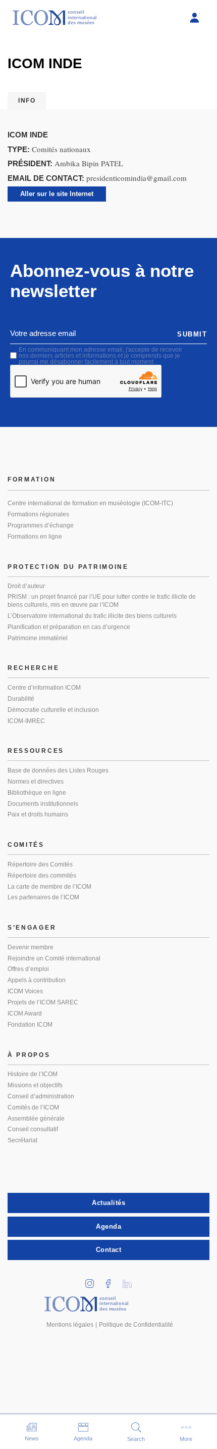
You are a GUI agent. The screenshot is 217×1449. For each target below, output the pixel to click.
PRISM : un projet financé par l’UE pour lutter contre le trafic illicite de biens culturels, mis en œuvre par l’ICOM (102, 600)
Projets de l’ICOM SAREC (43, 1002)
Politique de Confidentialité (136, 1324)
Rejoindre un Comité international (54, 958)
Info (26, 100)
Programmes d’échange (41, 525)
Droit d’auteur (26, 586)
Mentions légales (69, 1324)
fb (112, 1280)
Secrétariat (22, 1140)
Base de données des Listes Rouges (58, 770)
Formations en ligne (35, 536)
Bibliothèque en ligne (37, 792)
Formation (32, 479)
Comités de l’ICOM (33, 1107)
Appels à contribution (37, 980)
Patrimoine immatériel (38, 638)
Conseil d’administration (41, 1096)
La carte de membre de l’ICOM (49, 886)
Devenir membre (30, 947)
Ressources (36, 750)
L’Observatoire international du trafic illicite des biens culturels (92, 615)
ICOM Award (25, 1013)
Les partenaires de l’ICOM (43, 897)
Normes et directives (36, 781)
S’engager (32, 927)
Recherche (33, 667)
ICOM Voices (25, 991)
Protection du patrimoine (68, 566)
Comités (26, 844)
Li (130, 1280)
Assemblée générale (36, 1118)
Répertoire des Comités (40, 864)
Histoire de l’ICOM (33, 1074)
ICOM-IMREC (26, 721)
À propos (29, 1054)
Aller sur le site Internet (56, 194)
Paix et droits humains (38, 814)
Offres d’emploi (28, 969)
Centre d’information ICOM (44, 687)
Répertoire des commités (42, 875)
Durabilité (21, 698)
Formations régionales (38, 514)
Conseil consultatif (33, 1129)
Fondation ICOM (30, 1024)
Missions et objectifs (35, 1085)
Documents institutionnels (43, 803)
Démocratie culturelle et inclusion (53, 709)
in (93, 1280)
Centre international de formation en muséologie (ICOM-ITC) (90, 503)
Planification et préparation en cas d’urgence (69, 627)
